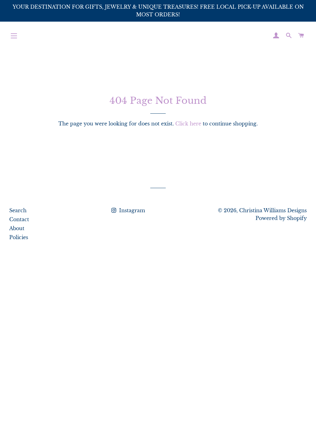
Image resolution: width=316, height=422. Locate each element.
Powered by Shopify (281, 218)
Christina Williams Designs (273, 210)
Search (18, 210)
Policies (18, 237)
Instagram (131, 210)
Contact (19, 219)
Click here (188, 123)
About (16, 228)
